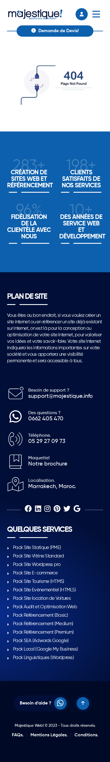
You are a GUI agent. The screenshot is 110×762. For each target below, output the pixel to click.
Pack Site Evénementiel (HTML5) (44, 590)
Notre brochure (47, 464)
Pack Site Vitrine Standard (38, 556)
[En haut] (83, 703)
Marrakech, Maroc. (52, 486)
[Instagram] (48, 509)
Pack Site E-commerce (35, 573)
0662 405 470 (45, 419)
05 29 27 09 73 (46, 441)
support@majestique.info (60, 396)
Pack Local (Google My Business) (45, 649)
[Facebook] (29, 509)
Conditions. (86, 735)
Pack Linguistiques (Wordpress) (43, 657)
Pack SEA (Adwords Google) (41, 640)
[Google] (77, 509)
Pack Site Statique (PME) (37, 547)
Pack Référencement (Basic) (40, 615)
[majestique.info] (36, 15)
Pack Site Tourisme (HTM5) (38, 581)
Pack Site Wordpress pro (36, 564)
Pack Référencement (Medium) (43, 624)
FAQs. (18, 735)
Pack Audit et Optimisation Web (45, 607)
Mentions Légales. (49, 735)
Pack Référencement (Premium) (43, 632)
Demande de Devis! (58, 31)
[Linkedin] (39, 509)
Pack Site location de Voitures (42, 598)
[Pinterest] (58, 509)
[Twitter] (67, 509)
